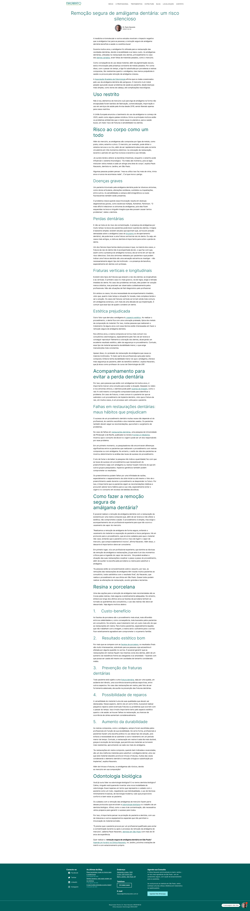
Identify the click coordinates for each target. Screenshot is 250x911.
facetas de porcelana (129, 644)
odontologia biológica (131, 805)
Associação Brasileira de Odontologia (110, 79)
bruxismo (130, 234)
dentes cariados (103, 58)
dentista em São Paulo (132, 832)
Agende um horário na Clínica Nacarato (109, 842)
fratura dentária (127, 680)
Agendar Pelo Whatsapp (158, 894)
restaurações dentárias (121, 432)
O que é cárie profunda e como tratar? (99, 885)
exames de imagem (139, 389)
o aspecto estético (133, 317)
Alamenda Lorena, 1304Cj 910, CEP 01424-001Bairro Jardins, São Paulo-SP (126, 874)
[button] (244, 905)
